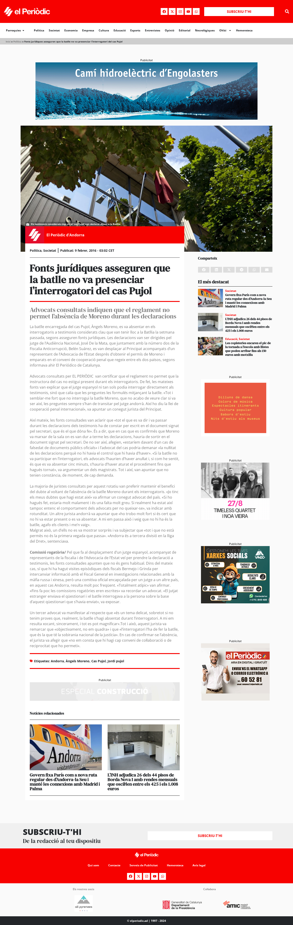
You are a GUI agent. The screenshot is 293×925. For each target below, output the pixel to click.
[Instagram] (180, 11)
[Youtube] (188, 11)
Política (39, 30)
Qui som (93, 865)
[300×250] (235, 435)
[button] (287, 11)
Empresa (88, 30)
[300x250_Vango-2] (235, 602)
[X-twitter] (172, 11)
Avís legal (199, 865)
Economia (71, 30)
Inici (8, 41)
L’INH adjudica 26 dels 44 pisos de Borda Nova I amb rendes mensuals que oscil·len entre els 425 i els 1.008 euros (143, 782)
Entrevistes (152, 30)
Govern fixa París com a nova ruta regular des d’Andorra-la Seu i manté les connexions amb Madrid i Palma (65, 782)
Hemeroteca (244, 30)
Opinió (169, 30)
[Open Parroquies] (23, 30)
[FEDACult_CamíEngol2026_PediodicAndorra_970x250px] (146, 118)
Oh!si (222, 30)
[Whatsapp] (196, 11)
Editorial (184, 30)
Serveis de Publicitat (144, 865)
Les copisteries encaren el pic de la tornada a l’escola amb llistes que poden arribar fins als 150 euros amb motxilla (248, 349)
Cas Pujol (98, 661)
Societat (54, 30)
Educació (120, 30)
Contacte (114, 865)
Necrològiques (205, 30)
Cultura (104, 30)
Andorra (57, 661)
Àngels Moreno (78, 661)
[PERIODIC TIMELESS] (235, 518)
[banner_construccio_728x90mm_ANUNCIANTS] (105, 699)
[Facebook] (164, 11)
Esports (135, 30)
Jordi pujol (116, 661)
